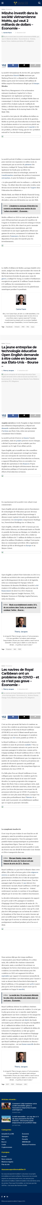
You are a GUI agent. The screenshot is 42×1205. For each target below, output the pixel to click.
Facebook (9, 327)
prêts (32, 984)
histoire (29, 797)
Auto (3, 1139)
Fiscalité (25, 1139)
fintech (16, 75)
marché (32, 127)
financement (6, 591)
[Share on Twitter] (24, 65)
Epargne (25, 1136)
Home (3, 9)
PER (23, 327)
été (37, 585)
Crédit (4, 1144)
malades (28, 745)
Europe (28, 545)
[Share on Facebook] (13, 65)
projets (19, 440)
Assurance (5, 1136)
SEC (25, 1084)
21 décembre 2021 (20, 32)
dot (26, 1020)
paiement (28, 164)
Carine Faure (7, 32)
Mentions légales (7, 1162)
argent (33, 187)
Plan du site (5, 1164)
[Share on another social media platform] (35, 65)
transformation (7, 175)
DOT (7, 1084)
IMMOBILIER (26, 1142)
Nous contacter (7, 1159)
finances (26, 464)
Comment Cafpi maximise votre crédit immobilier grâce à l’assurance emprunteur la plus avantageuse (24, 1107)
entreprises (6, 178)
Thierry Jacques (8, 370)
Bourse (8, 343)
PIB (28, 327)
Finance (8, 649)
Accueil (4, 1156)
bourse (26, 438)
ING (15, 649)
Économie (9, 9)
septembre (5, 976)
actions (5, 431)
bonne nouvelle (27, 1044)
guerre (4, 278)
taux (32, 327)
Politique (19, 1084)
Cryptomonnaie (7, 1147)
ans (25, 883)
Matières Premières (29, 1144)
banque (36, 83)
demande (5, 428)
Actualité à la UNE (8, 1134)
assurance (14, 236)
